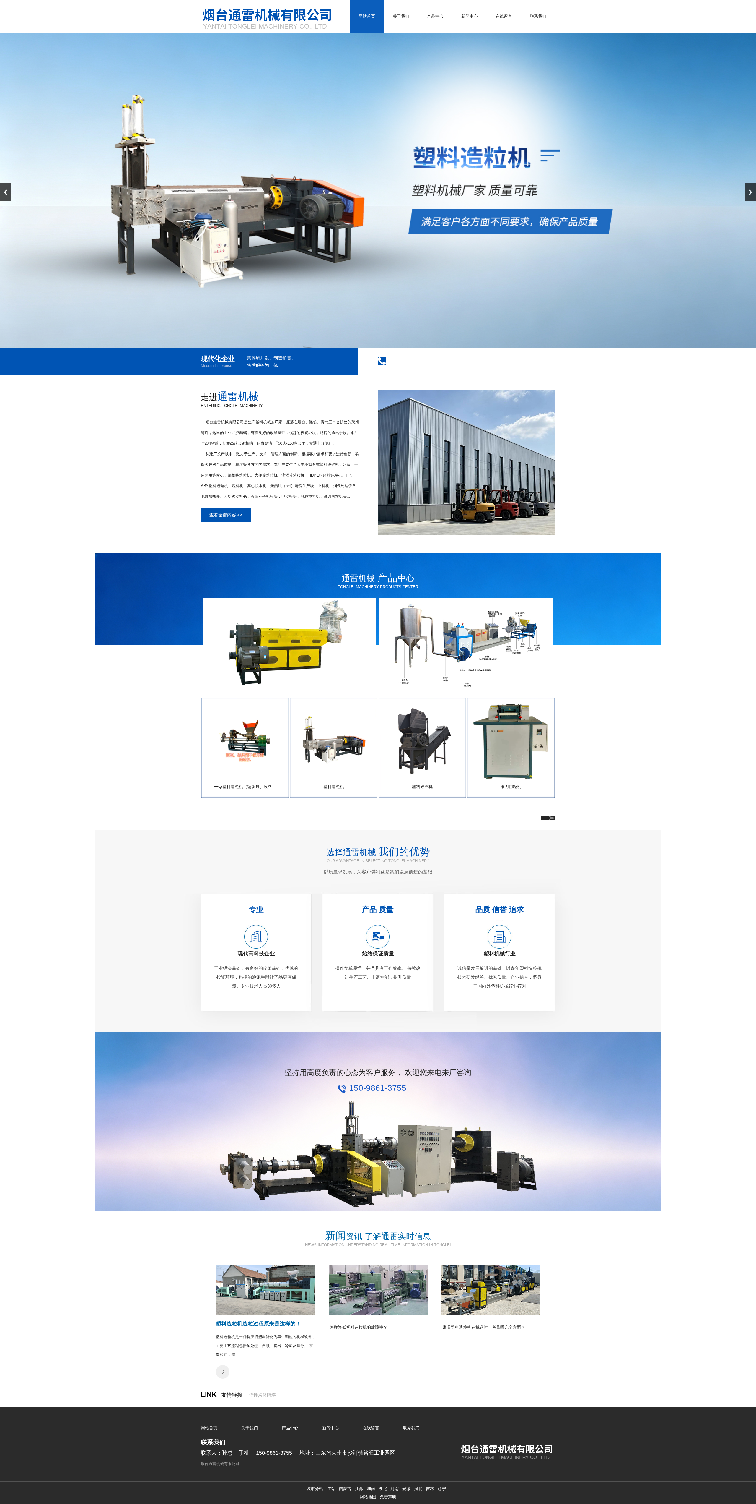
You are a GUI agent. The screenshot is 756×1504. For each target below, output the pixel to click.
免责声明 (388, 1497)
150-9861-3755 (417, 360)
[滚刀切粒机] (511, 777)
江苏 (359, 1488)
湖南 (371, 1488)
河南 (394, 1488)
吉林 (430, 1488)
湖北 (383, 1488)
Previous (5, 192)
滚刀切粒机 (511, 786)
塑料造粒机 (333, 786)
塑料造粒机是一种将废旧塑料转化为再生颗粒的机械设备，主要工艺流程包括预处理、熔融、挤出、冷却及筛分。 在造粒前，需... (266, 1346)
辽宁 (442, 1488)
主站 (331, 1488)
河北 (418, 1488)
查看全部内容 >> (225, 514)
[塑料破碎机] (422, 777)
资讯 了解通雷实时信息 (378, 1236)
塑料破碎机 (422, 786)
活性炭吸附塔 (262, 1395)
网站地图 (368, 1497)
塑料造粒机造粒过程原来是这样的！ (258, 1324)
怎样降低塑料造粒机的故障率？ (358, 1327)
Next (750, 192)
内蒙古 (345, 1488)
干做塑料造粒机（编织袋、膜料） (245, 786)
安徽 (406, 1488)
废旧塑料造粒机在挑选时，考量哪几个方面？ (483, 1327)
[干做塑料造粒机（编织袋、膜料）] (245, 777)
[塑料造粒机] (333, 777)
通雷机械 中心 (378, 578)
